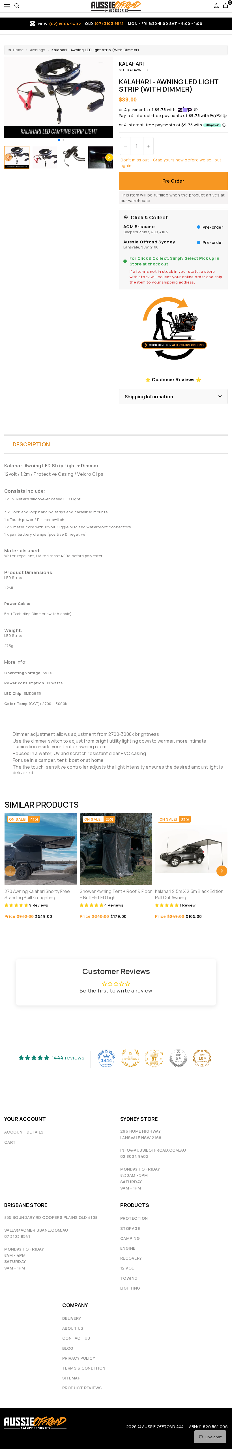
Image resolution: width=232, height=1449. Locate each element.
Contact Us (76, 1338)
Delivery (71, 1318)
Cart (10, 1142)
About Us (72, 1328)
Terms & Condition (84, 1368)
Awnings (37, 49)
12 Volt (128, 1268)
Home (18, 49)
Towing (129, 1278)
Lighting (130, 1288)
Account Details (24, 1132)
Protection (134, 1218)
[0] (225, 6)
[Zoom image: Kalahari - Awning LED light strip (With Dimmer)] (58, 97)
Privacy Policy (78, 1358)
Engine (128, 1248)
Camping (130, 1238)
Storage (130, 1228)
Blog (68, 1348)
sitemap (71, 1378)
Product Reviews (82, 1387)
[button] (59, 140)
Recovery (131, 1258)
